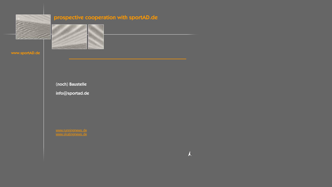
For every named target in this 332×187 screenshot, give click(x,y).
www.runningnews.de (71, 130)
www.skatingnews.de (71, 134)
